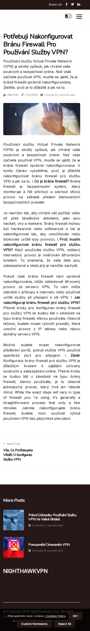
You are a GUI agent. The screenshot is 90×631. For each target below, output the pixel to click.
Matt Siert (13, 95)
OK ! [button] (75, 616)
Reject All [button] (64, 624)
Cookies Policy (55, 616)
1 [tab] (42, 129)
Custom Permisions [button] (34, 624)
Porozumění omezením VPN (49, 545)
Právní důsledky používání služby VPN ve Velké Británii (52, 517)
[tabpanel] (41, 119)
